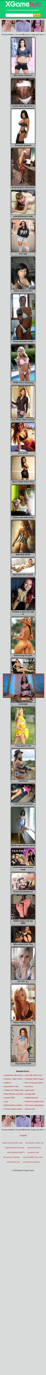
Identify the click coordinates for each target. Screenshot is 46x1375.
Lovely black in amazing (31, 1162)
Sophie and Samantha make (13, 1143)
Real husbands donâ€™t (16, 1152)
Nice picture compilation (11, 1157)
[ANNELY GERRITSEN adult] (23, 6)
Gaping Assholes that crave (14, 1148)
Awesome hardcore (34, 1148)
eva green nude (33, 1152)
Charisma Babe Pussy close (33, 1157)
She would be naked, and (35, 1143)
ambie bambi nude (13, 1162)
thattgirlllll (23, 1135)
